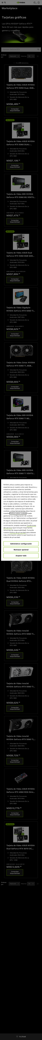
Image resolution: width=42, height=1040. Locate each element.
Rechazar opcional (21, 550)
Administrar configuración (21, 544)
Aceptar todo (21, 556)
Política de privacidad (18, 532)
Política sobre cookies (18, 513)
